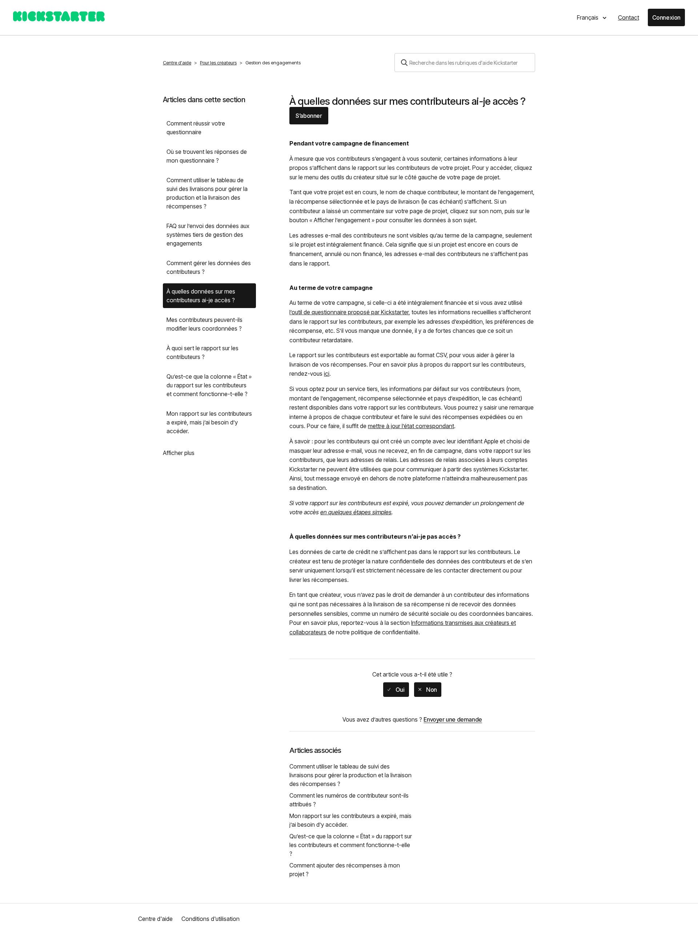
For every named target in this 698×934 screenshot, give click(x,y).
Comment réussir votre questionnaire (196, 128)
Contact (628, 17)
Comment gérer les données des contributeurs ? (209, 267)
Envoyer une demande (453, 719)
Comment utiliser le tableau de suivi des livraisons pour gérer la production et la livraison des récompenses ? (207, 193)
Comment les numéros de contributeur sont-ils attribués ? (349, 800)
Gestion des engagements (273, 62)
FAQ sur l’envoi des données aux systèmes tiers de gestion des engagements (208, 234)
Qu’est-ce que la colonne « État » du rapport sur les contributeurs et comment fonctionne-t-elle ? (209, 385)
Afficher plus (178, 452)
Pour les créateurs (218, 62)
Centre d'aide (177, 62)
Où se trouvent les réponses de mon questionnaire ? (207, 156)
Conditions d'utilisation (210, 918)
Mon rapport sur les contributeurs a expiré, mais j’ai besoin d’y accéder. (209, 422)
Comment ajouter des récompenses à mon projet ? (344, 870)
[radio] (396, 689)
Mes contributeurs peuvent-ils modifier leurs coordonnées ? (204, 324)
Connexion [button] (666, 17)
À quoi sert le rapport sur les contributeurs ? (202, 352)
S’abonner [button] (309, 115)
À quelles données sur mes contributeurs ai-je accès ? (201, 296)
